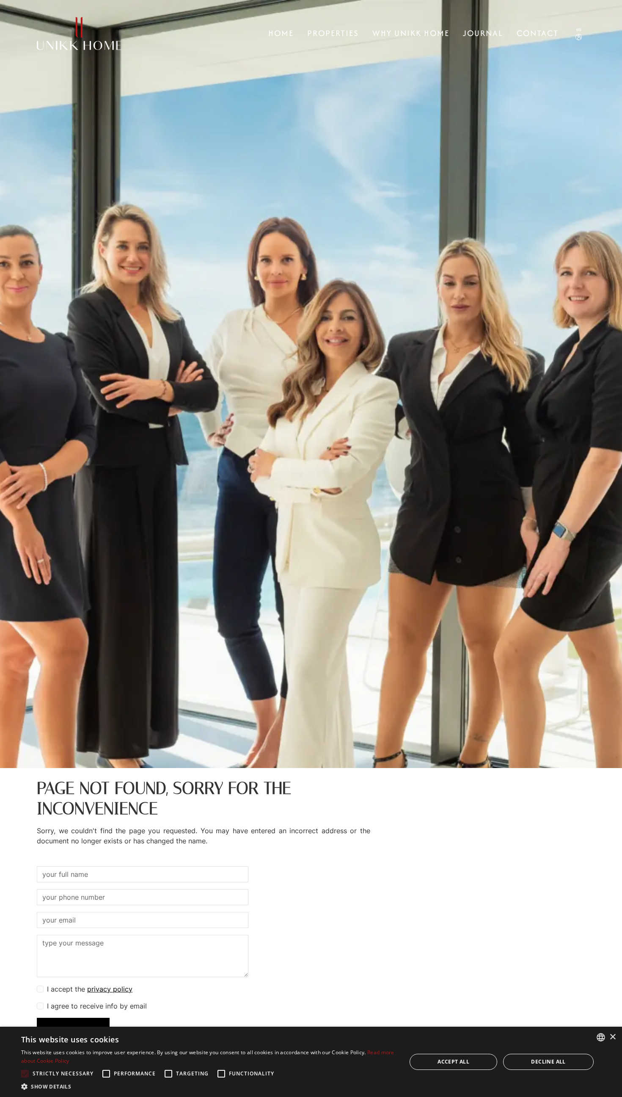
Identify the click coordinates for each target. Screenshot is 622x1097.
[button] (208, 1086)
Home (281, 33)
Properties (333, 33)
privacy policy (109, 989)
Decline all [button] (548, 1061)
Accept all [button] (453, 1061)
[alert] (311, 1062)
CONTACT (538, 33)
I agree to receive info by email (97, 1006)
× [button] (612, 1037)
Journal (483, 33)
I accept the (89, 989)
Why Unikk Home (410, 33)
